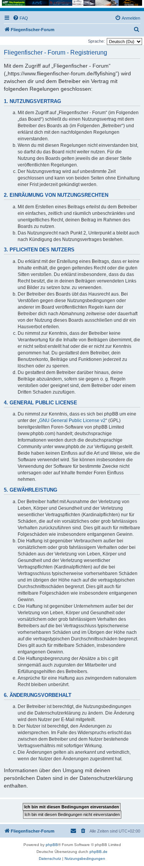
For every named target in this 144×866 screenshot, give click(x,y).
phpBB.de (98, 851)
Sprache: (96, 41)
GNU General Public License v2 (72, 420)
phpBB (52, 845)
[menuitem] (20, 18)
